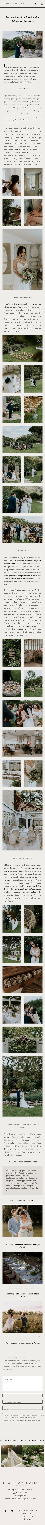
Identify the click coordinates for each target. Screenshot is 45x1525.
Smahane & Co (11, 1140)
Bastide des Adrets (21, 79)
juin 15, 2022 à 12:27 (19, 1358)
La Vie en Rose (28, 1146)
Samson (36, 1140)
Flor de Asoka (18, 1137)
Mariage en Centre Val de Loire (18, 1338)
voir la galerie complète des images (22, 1162)
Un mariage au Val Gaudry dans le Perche (23, 1343)
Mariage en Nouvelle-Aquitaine (20, 1239)
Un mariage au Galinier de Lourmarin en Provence (22, 1295)
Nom (6, 1396)
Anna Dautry (23, 1134)
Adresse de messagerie (13, 1402)
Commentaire (9, 1379)
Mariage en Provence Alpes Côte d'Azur (22, 1289)
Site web (7, 1409)
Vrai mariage (22, 1291)
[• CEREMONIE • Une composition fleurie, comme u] (33, 1456)
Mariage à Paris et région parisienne (22, 1336)
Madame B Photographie (28, 82)
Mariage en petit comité (30, 1287)
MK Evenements (13, 1152)
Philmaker (9, 1146)
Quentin (8, 1358)
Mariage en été (11, 1287)
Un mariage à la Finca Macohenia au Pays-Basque (22, 1245)
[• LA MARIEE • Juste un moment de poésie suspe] (11, 1456)
